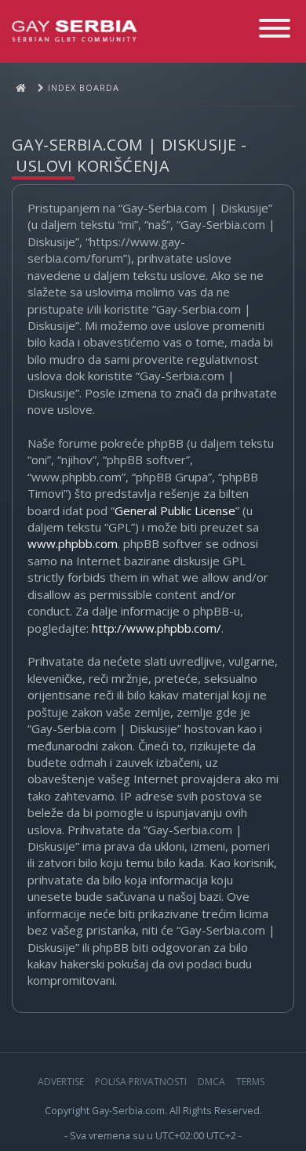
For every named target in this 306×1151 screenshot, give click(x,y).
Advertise (61, 1081)
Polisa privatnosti (141, 1081)
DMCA (211, 1081)
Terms (250, 1081)
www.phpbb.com (72, 543)
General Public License (175, 510)
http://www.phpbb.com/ (156, 628)
